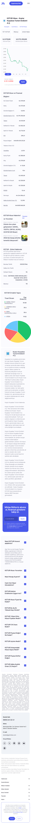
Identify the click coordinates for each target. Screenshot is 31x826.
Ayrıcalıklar (4, 802)
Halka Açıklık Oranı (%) (10, 200)
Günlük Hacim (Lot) (9, 170)
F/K (4, 135)
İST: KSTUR (6, 32)
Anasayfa (6, 26)
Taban (5, 120)
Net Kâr (6, 205)
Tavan (5, 175)
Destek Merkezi (5, 782)
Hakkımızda (4, 778)
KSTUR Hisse (23, 26)
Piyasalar (3, 796)
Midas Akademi (5, 789)
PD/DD (5, 190)
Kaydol (23, 519)
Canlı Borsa (14, 26)
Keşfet (23, 82)
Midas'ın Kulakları (5, 785)
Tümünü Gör (24, 217)
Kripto (2, 799)
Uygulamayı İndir (16, 3)
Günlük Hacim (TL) (9, 115)
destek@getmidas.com (9, 735)
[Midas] (3, 3)
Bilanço (16, 32)
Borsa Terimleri (5, 792)
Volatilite (6, 150)
